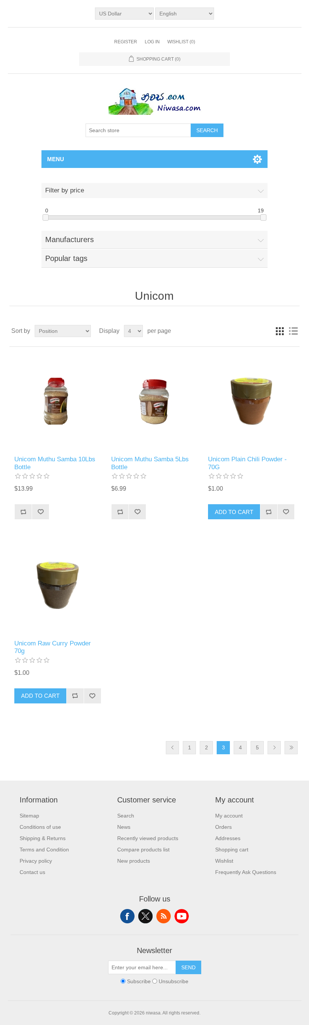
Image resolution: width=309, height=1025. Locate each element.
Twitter (145, 916)
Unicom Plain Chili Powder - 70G (247, 463)
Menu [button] (55, 159)
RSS (163, 916)
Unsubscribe (173, 981)
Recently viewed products (147, 838)
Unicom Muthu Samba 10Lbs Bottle (54, 463)
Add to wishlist (40, 511)
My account (229, 816)
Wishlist (224, 861)
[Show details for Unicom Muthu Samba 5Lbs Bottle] (154, 401)
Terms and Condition (44, 850)
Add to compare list (23, 511)
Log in (152, 41)
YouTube (181, 916)
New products (133, 861)
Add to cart (234, 512)
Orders (223, 827)
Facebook (127, 916)
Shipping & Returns (43, 838)
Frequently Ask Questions (245, 872)
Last (291, 747)
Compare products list (143, 850)
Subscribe (139, 981)
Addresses (227, 838)
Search (207, 130)
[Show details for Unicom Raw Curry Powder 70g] (57, 585)
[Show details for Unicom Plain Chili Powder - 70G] (251, 401)
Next (274, 747)
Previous (172, 747)
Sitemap (29, 816)
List (293, 331)
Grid (279, 331)
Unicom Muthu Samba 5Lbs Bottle (150, 463)
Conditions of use (40, 827)
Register (125, 41)
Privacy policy (36, 861)
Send (188, 967)
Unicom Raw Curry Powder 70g (52, 647)
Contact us (32, 872)
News (123, 827)
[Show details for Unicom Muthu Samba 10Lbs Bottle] (57, 401)
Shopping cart (231, 850)
